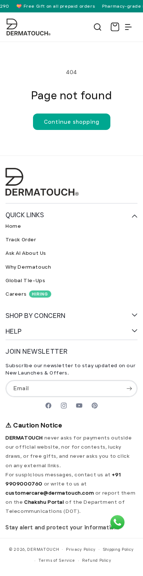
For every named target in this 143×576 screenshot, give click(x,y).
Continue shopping (71, 122)
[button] (97, 27)
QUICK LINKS (25, 215)
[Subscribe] (129, 388)
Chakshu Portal (44, 502)
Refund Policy (96, 560)
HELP (14, 331)
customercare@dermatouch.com (50, 492)
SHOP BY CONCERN (35, 316)
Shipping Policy (118, 549)
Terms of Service (56, 560)
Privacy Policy (81, 549)
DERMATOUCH (43, 549)
